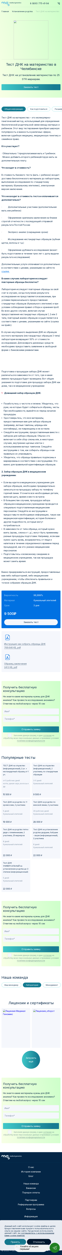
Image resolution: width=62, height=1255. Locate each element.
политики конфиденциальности (31, 741)
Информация (31, 1216)
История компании (31, 1171)
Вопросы (31, 1209)
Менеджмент (52, 985)
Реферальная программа (31, 1204)
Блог (31, 1176)
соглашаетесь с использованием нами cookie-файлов (29, 1234)
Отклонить (39, 1242)
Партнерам (31, 1200)
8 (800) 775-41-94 (39, 3)
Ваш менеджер (11, 985)
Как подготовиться (38, 109)
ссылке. (5, 271)
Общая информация (14, 109)
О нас (31, 1167)
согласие (47, 735)
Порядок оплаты (31, 1192)
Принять (15, 1242)
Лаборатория (32, 985)
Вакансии (31, 1188)
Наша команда (31, 1183)
